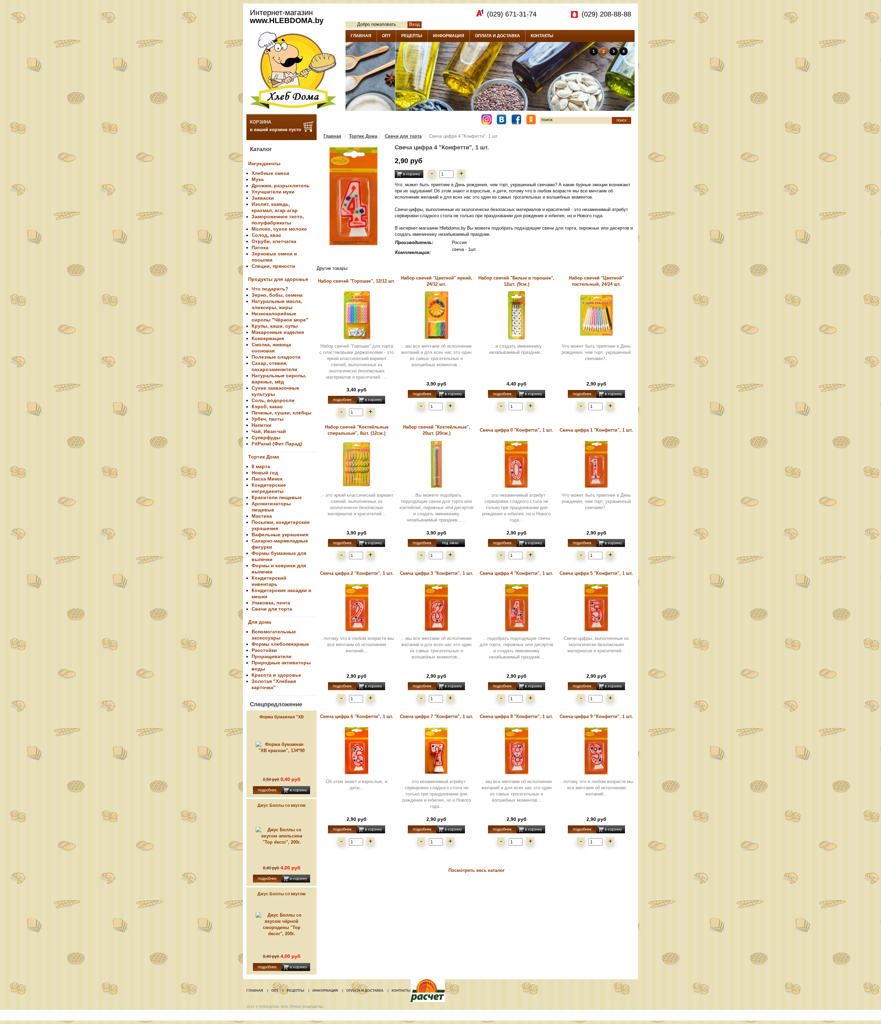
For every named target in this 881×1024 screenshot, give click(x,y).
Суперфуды (266, 437)
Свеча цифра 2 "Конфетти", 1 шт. (356, 573)
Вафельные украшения (280, 534)
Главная (332, 136)
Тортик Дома (263, 457)
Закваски (263, 198)
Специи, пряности (273, 266)
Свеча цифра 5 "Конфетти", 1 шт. (596, 573)
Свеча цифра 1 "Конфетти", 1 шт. (596, 430)
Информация (325, 990)
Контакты (401, 990)
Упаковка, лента (271, 602)
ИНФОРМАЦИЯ (448, 35)
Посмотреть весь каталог (476, 870)
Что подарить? (270, 289)
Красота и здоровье (276, 675)
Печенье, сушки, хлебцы (281, 412)
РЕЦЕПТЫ (411, 35)
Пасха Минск (267, 479)
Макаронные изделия (278, 332)
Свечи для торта (272, 609)
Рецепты (295, 990)
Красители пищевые (277, 497)
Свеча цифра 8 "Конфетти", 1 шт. (516, 716)
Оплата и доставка (364, 990)
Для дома (259, 622)
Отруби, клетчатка (274, 241)
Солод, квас (266, 235)
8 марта (261, 466)
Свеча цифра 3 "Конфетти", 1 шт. (436, 573)
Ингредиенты (264, 163)
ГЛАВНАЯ (361, 35)
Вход (414, 24)
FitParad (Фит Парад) (277, 443)
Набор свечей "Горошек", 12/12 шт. (356, 281)
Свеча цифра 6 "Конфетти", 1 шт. (356, 716)
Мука (258, 179)
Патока (260, 247)
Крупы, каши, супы (275, 326)
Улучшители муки (273, 191)
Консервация (268, 338)
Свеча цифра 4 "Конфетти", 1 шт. (516, 573)
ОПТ (386, 35)
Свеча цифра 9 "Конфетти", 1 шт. (596, 716)
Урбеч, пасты (268, 419)
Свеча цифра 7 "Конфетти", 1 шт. (436, 716)
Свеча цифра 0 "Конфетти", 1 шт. (516, 430)
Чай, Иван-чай (269, 431)
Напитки (262, 425)
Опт (274, 990)
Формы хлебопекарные (280, 644)
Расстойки (264, 650)
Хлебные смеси (270, 173)
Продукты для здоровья (278, 279)
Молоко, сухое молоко (279, 229)
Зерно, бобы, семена (277, 295)
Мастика (262, 516)
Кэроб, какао (267, 406)
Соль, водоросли (273, 400)
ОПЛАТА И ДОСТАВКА (497, 35)
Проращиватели (271, 656)
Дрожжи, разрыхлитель (281, 185)
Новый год (265, 472)
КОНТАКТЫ (542, 35)
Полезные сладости (276, 357)
